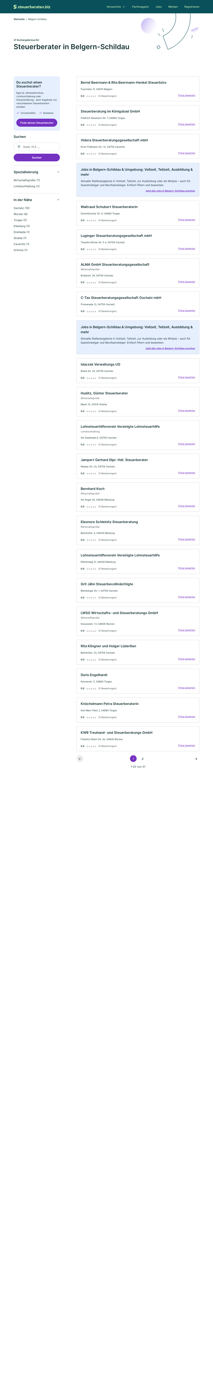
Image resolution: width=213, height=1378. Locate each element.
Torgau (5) (20, 220)
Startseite (19, 19)
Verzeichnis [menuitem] (113, 6)
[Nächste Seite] (196, 758)
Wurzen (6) (21, 214)
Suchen (37, 157)
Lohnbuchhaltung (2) (27, 186)
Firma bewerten (186, 95)
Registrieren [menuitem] (191, 6)
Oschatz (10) (22, 208)
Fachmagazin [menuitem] (140, 6)
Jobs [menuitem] (158, 6)
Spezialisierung (26, 172)
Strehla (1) (20, 238)
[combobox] (37, 147)
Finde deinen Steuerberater (36, 122)
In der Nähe (23, 200)
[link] (138, 88)
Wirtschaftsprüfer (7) (27, 180)
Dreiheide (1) (22, 232)
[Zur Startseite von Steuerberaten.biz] (32, 7)
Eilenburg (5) (22, 226)
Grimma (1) (20, 250)
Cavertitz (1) (21, 244)
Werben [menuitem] (173, 6)
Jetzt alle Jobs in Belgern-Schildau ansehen (170, 190)
